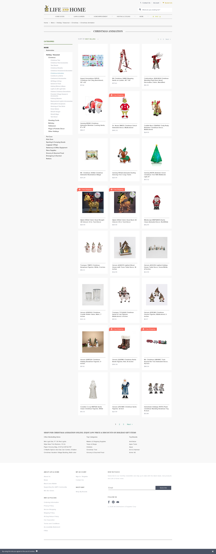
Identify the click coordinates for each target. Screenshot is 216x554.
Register (85, 477)
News (46, 480)
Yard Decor (54, 117)
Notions (49, 159)
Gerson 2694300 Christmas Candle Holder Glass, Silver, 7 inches (90, 314)
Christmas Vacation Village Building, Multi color (60, 453)
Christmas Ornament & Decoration (61, 71)
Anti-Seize (132, 442)
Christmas (74, 23)
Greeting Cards (53, 120)
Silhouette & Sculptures (58, 104)
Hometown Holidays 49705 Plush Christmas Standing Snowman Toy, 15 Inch (156, 409)
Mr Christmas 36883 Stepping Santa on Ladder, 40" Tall (122, 79)
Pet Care (49, 137)
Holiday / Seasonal (63, 23)
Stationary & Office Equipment (56, 148)
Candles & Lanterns (57, 76)
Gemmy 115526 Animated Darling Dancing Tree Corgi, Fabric (124, 174)
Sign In (78, 477)
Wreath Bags (55, 114)
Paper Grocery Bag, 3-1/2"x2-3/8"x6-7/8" (58, 447)
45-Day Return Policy (51, 517)
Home (46, 23)
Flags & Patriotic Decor (56, 129)
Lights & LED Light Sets (58, 89)
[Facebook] (109, 502)
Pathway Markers (56, 98)
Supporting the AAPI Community (55, 487)
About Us (47, 477)
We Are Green (49, 491)
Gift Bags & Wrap (56, 81)
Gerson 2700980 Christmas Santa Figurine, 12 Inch (124, 408)
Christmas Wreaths (57, 68)
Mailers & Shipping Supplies (96, 442)
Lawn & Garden (79, 16)
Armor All (132, 453)
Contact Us (80, 480)
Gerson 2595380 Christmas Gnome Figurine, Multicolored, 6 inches (155, 314)
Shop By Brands (81, 492)
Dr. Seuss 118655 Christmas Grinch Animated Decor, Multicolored (124, 127)
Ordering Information (51, 502)
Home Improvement (101, 16)
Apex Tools (133, 444)
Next (167, 39)
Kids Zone (49, 139)
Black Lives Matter (50, 484)
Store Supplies (51, 150)
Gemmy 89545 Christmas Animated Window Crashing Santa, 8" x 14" (92, 125)
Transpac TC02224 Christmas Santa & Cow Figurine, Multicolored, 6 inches (123, 314)
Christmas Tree (55, 60)
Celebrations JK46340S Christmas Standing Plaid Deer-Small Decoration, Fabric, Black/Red (156, 80)
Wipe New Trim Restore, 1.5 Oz (54, 444)
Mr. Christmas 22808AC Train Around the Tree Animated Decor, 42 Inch (156, 362)
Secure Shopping (50, 509)
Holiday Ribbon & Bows (58, 86)
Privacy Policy (49, 506)
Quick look (93, 74)
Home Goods (59, 16)
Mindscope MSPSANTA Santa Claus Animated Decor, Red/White (156, 221)
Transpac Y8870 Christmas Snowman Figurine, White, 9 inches (92, 266)
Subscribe (163, 488)
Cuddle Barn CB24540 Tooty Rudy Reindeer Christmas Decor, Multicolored (156, 128)
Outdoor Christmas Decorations (61, 91)
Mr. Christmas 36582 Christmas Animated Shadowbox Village (91, 174)
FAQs (46, 531)
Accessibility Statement (52, 527)
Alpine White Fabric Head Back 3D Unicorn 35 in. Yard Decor (124, 221)
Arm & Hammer (134, 450)
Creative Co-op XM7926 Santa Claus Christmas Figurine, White (91, 408)
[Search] (140, 9)
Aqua (131, 447)
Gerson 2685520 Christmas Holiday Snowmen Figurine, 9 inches (90, 362)
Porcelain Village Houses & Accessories (59, 95)
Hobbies (89, 447)
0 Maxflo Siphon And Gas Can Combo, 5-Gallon (60, 450)
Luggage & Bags (52, 145)
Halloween (52, 126)
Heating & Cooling (123, 16)
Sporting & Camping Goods (55, 142)
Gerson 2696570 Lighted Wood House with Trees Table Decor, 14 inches (124, 267)
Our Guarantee (49, 520)
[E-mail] (118, 502)
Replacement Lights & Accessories (61, 101)
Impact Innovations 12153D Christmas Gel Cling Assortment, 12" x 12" (91, 80)
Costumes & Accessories (58, 78)
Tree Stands (54, 65)
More (141, 16)
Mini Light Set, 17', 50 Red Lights (55, 442)
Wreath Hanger (55, 112)
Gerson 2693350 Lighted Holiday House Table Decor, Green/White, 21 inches (156, 267)
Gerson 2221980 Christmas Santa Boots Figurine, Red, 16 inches (124, 361)
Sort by (81, 39)
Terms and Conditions (52, 524)
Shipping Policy (49, 513)
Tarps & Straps (92, 444)
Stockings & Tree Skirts (58, 106)
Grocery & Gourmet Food (55, 153)
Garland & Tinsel (56, 84)
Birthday (51, 123)
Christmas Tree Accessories (59, 63)
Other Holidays (53, 131)
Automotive (50, 50)
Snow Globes (55, 109)
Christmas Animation (57, 73)
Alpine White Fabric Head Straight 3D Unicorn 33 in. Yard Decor (92, 221)
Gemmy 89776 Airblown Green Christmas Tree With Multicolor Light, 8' (155, 175)
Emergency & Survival (54, 156)
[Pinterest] (113, 502)
